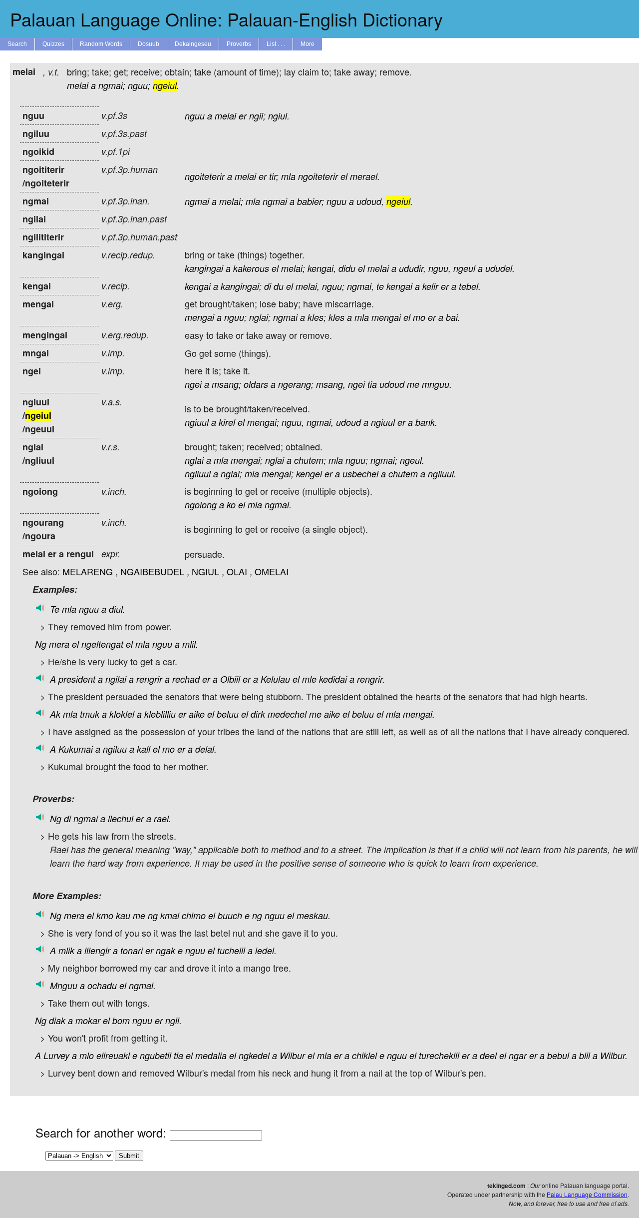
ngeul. (412, 460)
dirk (258, 714)
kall (143, 749)
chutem (403, 473)
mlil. (190, 644)
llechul (120, 818)
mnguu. (437, 384)
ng (153, 915)
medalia (211, 1055)
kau (123, 915)
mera (59, 644)
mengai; (263, 422)
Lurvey (56, 1055)
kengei (309, 473)
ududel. (500, 268)
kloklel (121, 714)
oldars (256, 384)
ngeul (464, 268)
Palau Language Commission (587, 1194)
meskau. (313, 915)
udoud (391, 384)
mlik (66, 950)
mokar (87, 1020)
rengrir (149, 679)
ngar (518, 1055)
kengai (198, 286)
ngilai (115, 679)
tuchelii (231, 950)
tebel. (470, 286)
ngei (193, 384)
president (76, 679)
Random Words (101, 43)
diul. (117, 609)
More (308, 43)
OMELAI (272, 571)
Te (54, 609)
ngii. (173, 1020)
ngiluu (115, 749)
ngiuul (197, 422)
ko (231, 504)
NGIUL (205, 571)
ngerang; (296, 384)
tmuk (89, 714)
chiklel (364, 1055)
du (279, 286)
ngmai (197, 201)
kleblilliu (160, 714)
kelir (430, 286)
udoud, (370, 201)
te (380, 286)
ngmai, (360, 286)
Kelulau (275, 679)
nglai (194, 460)
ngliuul (198, 473)
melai (77, 85)
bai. (453, 317)
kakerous (251, 268)
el (343, 176)
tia (372, 384)
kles (336, 317)
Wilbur (292, 1055)
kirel (227, 422)
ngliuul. (442, 473)
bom (121, 1020)
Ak (55, 714)
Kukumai (75, 749)
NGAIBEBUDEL (152, 571)
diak (57, 1020)
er (243, 115)
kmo (104, 915)
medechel (287, 714)
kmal (169, 915)
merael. (365, 176)
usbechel (360, 473)
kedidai (333, 679)
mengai (199, 317)
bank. (426, 422)
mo (419, 317)
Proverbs (239, 43)
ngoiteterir (205, 176)
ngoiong (201, 504)
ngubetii (155, 1055)
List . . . (276, 43)
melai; (231, 201)
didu (346, 268)
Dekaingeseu (193, 43)
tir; (274, 176)
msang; (226, 384)
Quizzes (53, 43)
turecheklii (439, 1055)
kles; (317, 317)
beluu (228, 714)
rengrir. (371, 679)
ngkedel (254, 1055)
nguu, (439, 268)
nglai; (260, 317)
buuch (230, 915)
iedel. (266, 950)
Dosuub (148, 43)
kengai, (322, 268)
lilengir (97, 950)
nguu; (139, 85)
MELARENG (87, 571)
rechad (186, 679)
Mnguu (63, 985)
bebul (558, 1055)
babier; (310, 201)
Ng (40, 644)
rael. (162, 818)
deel (488, 1055)
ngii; (257, 115)
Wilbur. (614, 1055)
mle (309, 679)
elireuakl (113, 1055)
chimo (194, 915)
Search (17, 43)
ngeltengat (102, 644)
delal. (206, 749)
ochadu (102, 985)
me (413, 384)
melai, (308, 286)
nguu (195, 115)
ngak (165, 950)
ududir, (412, 268)
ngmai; (111, 85)
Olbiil (230, 679)
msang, (330, 384)
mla (288, 176)
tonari (131, 950)
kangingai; (241, 286)
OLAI (237, 571)
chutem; (310, 460)
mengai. (419, 714)
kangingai (204, 268)
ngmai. (278, 504)
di (267, 286)
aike (197, 714)
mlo (86, 1055)
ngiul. (279, 115)
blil (584, 1055)
